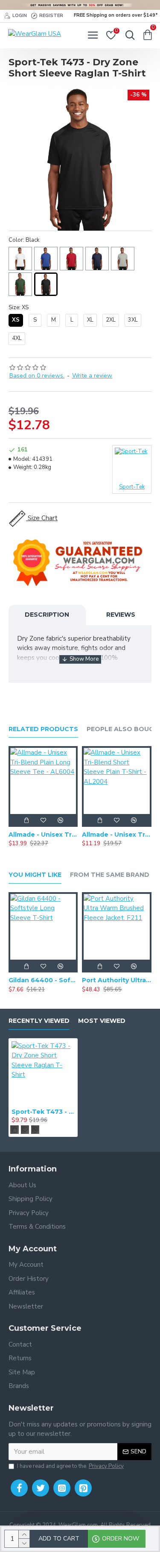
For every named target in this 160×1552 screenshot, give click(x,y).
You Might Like (35, 874)
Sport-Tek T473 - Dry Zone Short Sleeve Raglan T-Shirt (43, 1112)
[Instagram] (61, 1487)
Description (47, 614)
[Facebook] (19, 1487)
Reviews (120, 614)
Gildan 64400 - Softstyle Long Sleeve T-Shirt (43, 980)
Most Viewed (101, 1021)
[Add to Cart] (26, 820)
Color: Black (24, 240)
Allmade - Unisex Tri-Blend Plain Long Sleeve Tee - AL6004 (43, 834)
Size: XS (19, 307)
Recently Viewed (39, 1021)
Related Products (43, 729)
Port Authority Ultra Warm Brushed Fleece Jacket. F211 (116, 980)
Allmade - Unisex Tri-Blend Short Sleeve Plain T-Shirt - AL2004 (116, 834)
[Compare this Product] (60, 820)
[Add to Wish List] (43, 820)
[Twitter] (40, 1487)
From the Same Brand (109, 874)
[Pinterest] (83, 1487)
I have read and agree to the (70, 1466)
